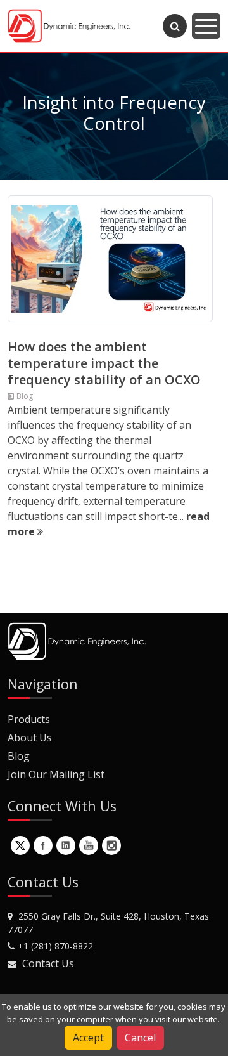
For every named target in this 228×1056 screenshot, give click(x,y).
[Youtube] (88, 845)
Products (29, 719)
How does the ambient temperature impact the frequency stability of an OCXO (104, 363)
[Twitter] (20, 845)
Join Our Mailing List (56, 774)
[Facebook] (43, 845)
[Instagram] (111, 845)
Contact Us (48, 963)
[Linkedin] (65, 845)
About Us (30, 738)
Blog (19, 756)
